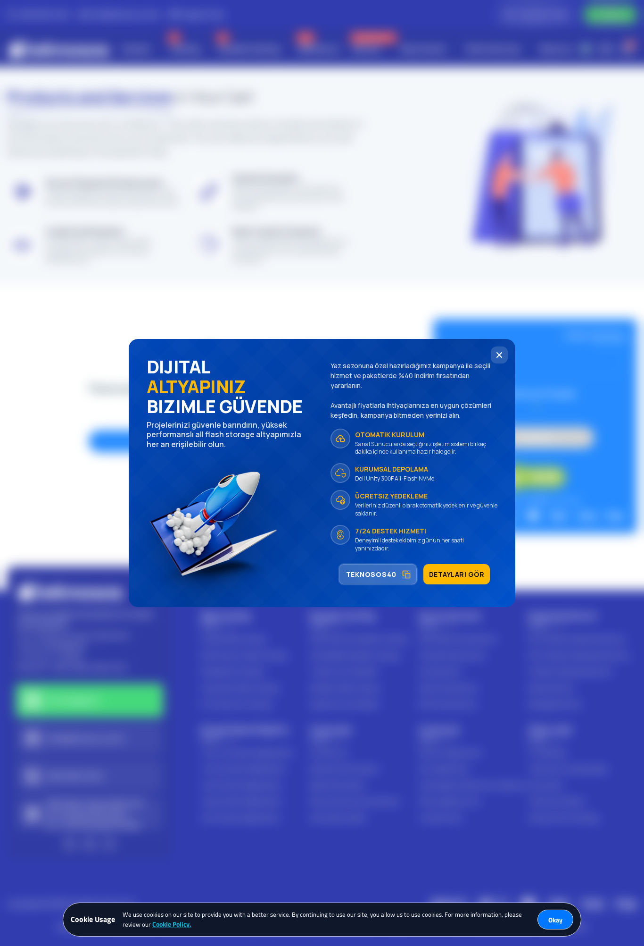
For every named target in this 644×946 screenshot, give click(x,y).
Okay (555, 920)
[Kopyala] (406, 574)
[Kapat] (499, 354)
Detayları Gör (457, 574)
